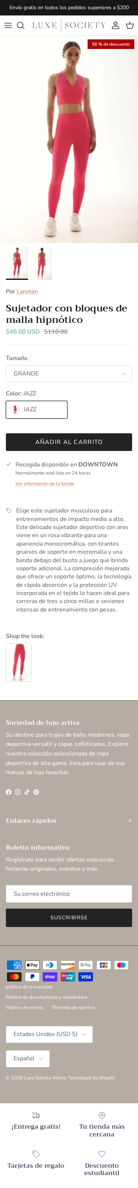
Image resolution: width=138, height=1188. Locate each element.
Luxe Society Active (45, 1078)
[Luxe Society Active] (69, 25)
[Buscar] (24, 25)
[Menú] (8, 25)
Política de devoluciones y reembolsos (46, 997)
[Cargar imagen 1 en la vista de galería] (69, 139)
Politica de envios (24, 1007)
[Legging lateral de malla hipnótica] (19, 663)
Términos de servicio (73, 1007)
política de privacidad (29, 987)
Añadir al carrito (69, 442)
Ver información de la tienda (44, 483)
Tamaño (17, 358)
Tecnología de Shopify (91, 1078)
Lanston (27, 292)
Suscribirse (69, 917)
